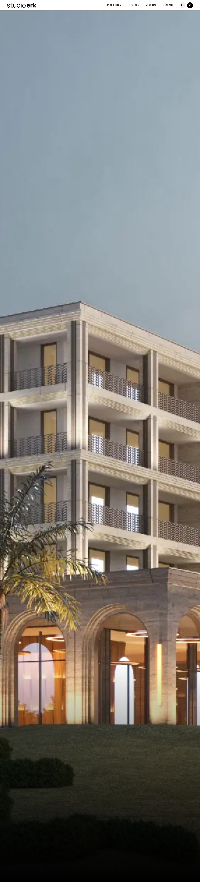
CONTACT (168, 5)
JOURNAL (151, 5)
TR (190, 5)
